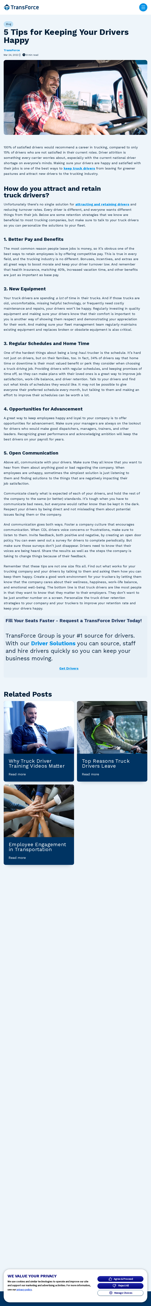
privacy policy (24, 1289)
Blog (8, 24)
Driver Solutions (53, 643)
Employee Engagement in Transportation (37, 847)
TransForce (12, 50)
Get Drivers (69, 668)
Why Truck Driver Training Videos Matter (37, 763)
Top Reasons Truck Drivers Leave (105, 763)
